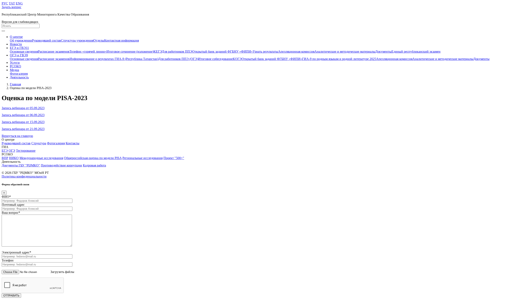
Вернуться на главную (17, 136)
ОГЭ (12, 150)
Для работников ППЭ (177, 51)
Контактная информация (121, 40)
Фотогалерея (19, 73)
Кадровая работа (94, 165)
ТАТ (12, 3)
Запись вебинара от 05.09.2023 (23, 108)
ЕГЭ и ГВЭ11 (19, 48)
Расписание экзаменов (54, 51)
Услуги (15, 62)
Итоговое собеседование (215, 59)
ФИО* (6, 196)
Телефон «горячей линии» (88, 51)
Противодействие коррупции (61, 165)
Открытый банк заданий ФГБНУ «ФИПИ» (222, 51)
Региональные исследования (142, 158)
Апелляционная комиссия (296, 51)
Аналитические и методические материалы (344, 51)
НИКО (14, 158)
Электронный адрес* (16, 252)
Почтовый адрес (13, 204)
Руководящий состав (46, 40)
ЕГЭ (5, 150)
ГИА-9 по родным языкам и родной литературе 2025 (339, 59)
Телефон (8, 260)
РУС (5, 3)
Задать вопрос (11, 7)
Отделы (98, 40)
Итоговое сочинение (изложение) (130, 51)
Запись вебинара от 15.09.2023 (23, 122)
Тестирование (25, 150)
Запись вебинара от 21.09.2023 (23, 129)
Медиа (14, 70)
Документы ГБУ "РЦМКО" (21, 165)
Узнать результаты (265, 51)
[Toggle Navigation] (3, 31)
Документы (383, 51)
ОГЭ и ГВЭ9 (19, 55)
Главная (15, 84)
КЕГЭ (158, 51)
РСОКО (15, 66)
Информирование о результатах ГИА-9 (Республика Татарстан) (114, 59)
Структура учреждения (77, 40)
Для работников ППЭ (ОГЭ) (178, 59)
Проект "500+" (173, 158)
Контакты (72, 143)
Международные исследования (41, 158)
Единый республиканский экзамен (416, 51)
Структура (38, 143)
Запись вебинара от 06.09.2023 (23, 115)
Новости (16, 44)
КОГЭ (237, 59)
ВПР (5, 158)
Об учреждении (21, 40)
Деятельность (19, 77)
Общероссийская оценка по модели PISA (93, 158)
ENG (19, 3)
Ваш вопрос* (11, 212)
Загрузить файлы (62, 272)
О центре (16, 36)
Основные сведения (24, 51)
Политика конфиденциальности (24, 176)
